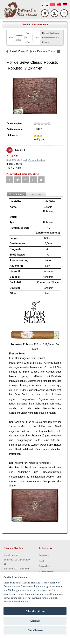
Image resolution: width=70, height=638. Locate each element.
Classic (36, 37)
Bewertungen (36, 194)
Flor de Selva (27, 37)
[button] (9, 179)
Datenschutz (44, 566)
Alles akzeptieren (35, 611)
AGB (41, 561)
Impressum (44, 555)
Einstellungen (35, 630)
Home (11, 37)
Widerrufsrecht (46, 571)
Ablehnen (35, 620)
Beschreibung (16, 194)
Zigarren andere (19, 37)
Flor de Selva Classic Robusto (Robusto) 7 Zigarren (50, 37)
